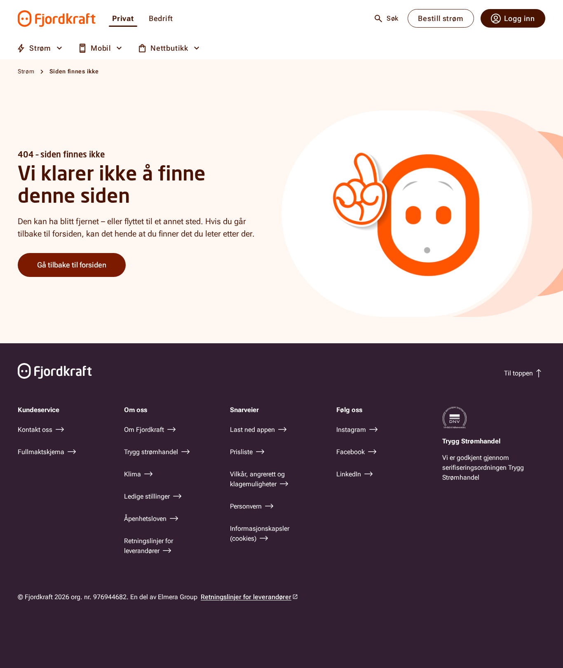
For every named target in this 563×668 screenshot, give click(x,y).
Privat (123, 19)
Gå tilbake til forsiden (71, 264)
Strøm (26, 71)
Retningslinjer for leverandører (246, 597)
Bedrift (161, 19)
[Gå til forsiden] (57, 18)
